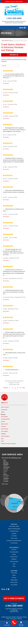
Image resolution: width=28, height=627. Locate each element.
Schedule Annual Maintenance (14, 1)
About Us (4, 402)
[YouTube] (8, 589)
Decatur (5, 474)
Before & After (4, 424)
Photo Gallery (4, 416)
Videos (2, 412)
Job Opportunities (5, 419)
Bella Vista (5, 462)
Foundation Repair (14, 531)
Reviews (3, 414)
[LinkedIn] (4, 589)
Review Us (14, 55)
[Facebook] (6, 589)
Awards (3, 421)
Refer (2, 441)
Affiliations (3, 433)
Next (23, 387)
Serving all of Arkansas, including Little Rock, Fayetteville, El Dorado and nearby (14, 22)
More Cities (5, 484)
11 (17, 387)
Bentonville (6, 464)
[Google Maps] (2, 589)
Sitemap (20, 618)
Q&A (2, 438)
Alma (4, 460)
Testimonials (4, 409)
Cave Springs (6, 467)
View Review (6, 83)
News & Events (5, 407)
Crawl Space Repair (14, 526)
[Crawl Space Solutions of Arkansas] (14, 622)
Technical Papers (5, 436)
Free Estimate (14, 543)
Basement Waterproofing (14, 528)
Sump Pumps (14, 538)
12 (20, 387)
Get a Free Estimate (14, 598)
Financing (3, 426)
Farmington (6, 478)
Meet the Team (4, 428)
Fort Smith (5, 481)
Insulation (14, 533)
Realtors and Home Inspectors (8, 443)
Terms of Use (13, 618)
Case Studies (4, 431)
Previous (5, 387)
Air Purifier (14, 535)
